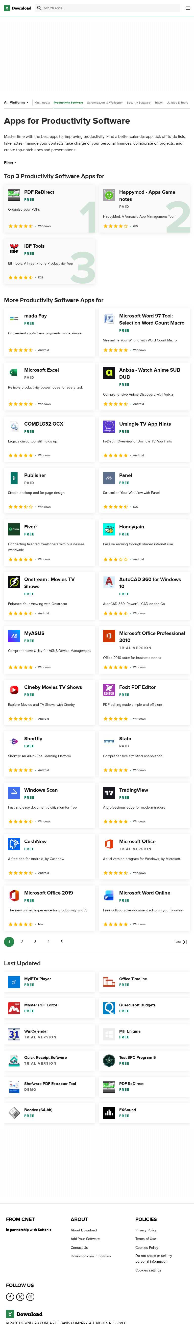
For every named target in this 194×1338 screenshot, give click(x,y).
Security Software (139, 102)
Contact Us (79, 1248)
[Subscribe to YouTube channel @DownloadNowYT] (30, 1297)
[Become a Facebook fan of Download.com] (10, 1297)
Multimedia (42, 102)
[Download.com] (17, 8)
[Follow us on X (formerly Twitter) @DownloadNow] (20, 1297)
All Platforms (15, 102)
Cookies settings (148, 1270)
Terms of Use (145, 1239)
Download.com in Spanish (91, 1256)
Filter (8, 162)
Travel (159, 102)
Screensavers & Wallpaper (105, 102)
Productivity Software (68, 103)
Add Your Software (85, 1239)
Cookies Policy (146, 1248)
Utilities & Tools (177, 102)
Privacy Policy (146, 1230)
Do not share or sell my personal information (153, 1259)
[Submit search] (39, 8)
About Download (84, 1230)
